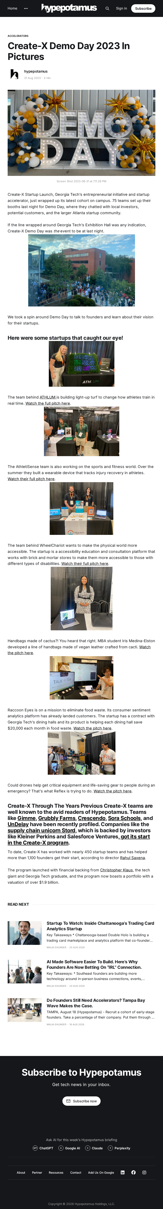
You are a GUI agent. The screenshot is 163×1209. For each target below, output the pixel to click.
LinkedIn (123, 1172)
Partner (37, 1172)
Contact (75, 1172)
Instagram (144, 1172)
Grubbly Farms (56, 818)
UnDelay (18, 824)
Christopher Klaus (116, 870)
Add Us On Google (101, 1172)
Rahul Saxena (132, 858)
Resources (56, 1172)
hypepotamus (36, 71)
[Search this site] (107, 8)
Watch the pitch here (92, 728)
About (21, 1172)
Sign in (121, 8)
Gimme (26, 818)
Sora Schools (124, 818)
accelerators (18, 35)
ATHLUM (48, 397)
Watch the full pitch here (47, 403)
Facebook (133, 1172)
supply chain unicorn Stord (41, 830)
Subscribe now (85, 1101)
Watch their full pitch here (31, 479)
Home (12, 8)
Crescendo (91, 818)
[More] (26, 8)
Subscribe (143, 8)
